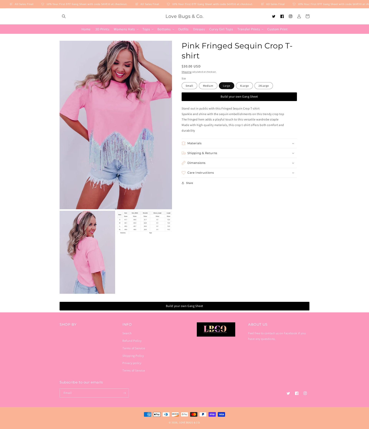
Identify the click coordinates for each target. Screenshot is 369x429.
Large (226, 85)
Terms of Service (133, 348)
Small (189, 85)
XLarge (244, 85)
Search (127, 333)
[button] (64, 16)
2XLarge (263, 85)
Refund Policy (132, 341)
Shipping (186, 71)
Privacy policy (131, 363)
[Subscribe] (124, 392)
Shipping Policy (133, 356)
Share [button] (189, 183)
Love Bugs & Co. (189, 422)
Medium (208, 85)
